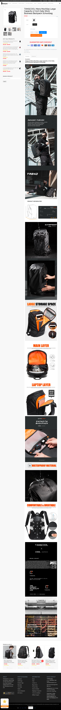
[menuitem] (3, 3)
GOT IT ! (30, 707)
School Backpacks (47, 49)
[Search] (3, 6)
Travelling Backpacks (53, 49)
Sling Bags (20, 684)
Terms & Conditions (36, 692)
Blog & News (35, 684)
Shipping (49, 0)
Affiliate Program (35, 694)
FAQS (33, 680)
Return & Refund (35, 688)
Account (58, 0)
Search (4, 81)
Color (27, 20)
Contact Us (34, 682)
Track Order (45, 0)
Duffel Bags (20, 680)
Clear (57, 16)
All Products (20, 692)
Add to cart (43, 32)
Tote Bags (20, 686)
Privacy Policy (35, 686)
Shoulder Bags (20, 682)
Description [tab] (27, 56)
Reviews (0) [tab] (34, 56)
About (33, 678)
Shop (41, 0)
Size (27, 24)
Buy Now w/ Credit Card (36, 35)
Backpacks (42, 49)
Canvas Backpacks (21, 690)
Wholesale (54, 0)
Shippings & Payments (36, 690)
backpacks (27, 50)
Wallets (19, 688)
